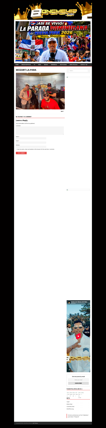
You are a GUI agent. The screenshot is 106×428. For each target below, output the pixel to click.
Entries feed (69, 404)
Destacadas (63, 64)
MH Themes (35, 423)
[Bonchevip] (53, 19)
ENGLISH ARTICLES (26, 64)
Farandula (54, 64)
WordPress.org (70, 409)
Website (18, 145)
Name (17, 136)
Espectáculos (73, 64)
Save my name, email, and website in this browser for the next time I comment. (35, 149)
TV (34, 64)
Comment (18, 125)
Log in (68, 401)
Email (17, 140)
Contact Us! (83, 64)
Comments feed (70, 406)
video (39, 64)
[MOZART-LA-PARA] (40, 108)
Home (17, 64)
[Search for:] (78, 71)
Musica (46, 64)
